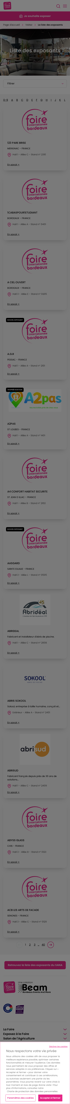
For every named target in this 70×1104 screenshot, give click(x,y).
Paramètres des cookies (20, 1097)
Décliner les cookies (58, 1046)
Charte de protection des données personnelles (32, 1091)
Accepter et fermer (50, 1097)
